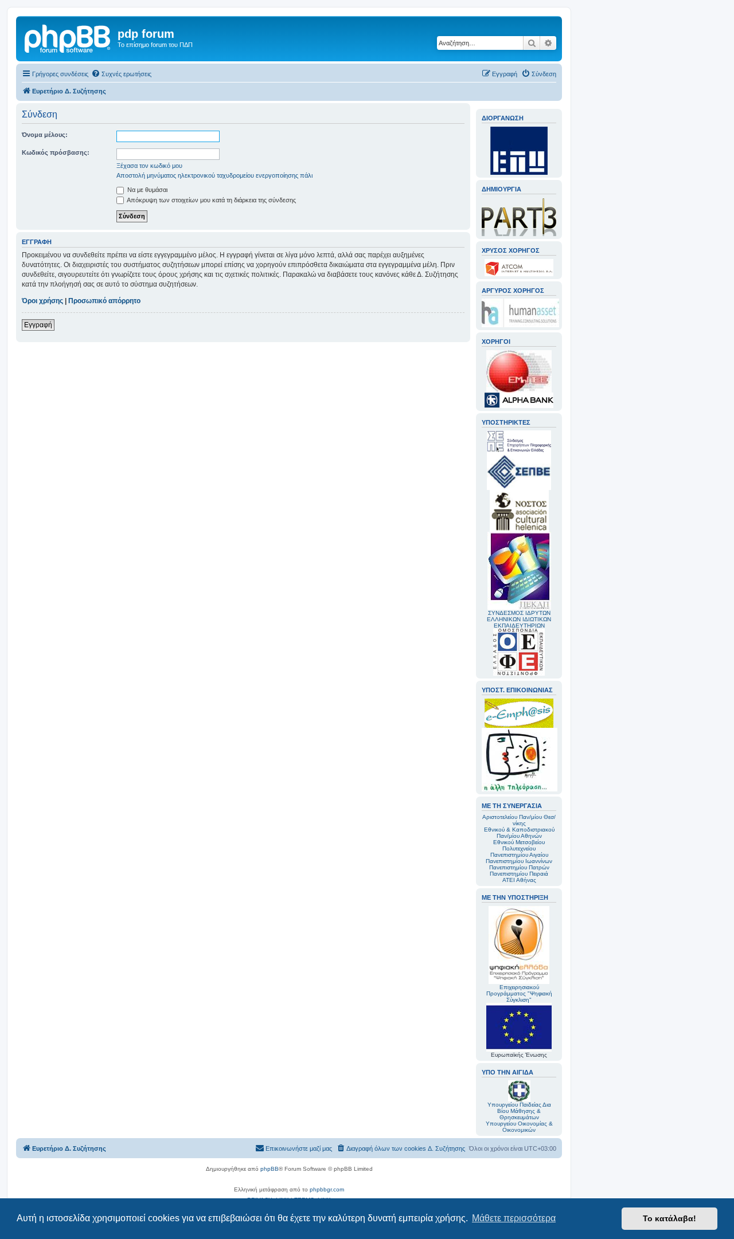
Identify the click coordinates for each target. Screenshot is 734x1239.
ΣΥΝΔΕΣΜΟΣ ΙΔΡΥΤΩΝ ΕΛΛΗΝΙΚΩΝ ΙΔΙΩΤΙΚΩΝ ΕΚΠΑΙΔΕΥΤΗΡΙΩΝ (519, 619)
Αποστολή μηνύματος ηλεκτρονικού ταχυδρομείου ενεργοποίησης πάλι (214, 175)
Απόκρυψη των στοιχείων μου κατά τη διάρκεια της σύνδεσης (211, 200)
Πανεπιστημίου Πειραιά (519, 874)
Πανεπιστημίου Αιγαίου (519, 855)
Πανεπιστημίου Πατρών (519, 867)
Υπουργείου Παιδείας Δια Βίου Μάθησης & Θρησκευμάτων (519, 1110)
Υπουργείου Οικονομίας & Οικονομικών (519, 1126)
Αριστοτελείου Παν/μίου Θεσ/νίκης (519, 820)
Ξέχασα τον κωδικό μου (149, 165)
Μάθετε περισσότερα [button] (514, 1218)
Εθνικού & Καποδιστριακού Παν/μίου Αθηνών (519, 832)
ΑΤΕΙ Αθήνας (519, 880)
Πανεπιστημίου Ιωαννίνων (519, 861)
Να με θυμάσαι (146, 189)
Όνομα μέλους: (45, 134)
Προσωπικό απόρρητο (104, 301)
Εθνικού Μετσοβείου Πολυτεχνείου (519, 845)
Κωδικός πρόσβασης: (55, 152)
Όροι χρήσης (42, 301)
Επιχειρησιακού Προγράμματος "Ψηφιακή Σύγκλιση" (519, 993)
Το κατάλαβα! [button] (669, 1218)
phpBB (269, 1169)
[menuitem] (121, 74)
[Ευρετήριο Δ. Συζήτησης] (68, 37)
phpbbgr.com (327, 1189)
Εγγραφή (38, 325)
